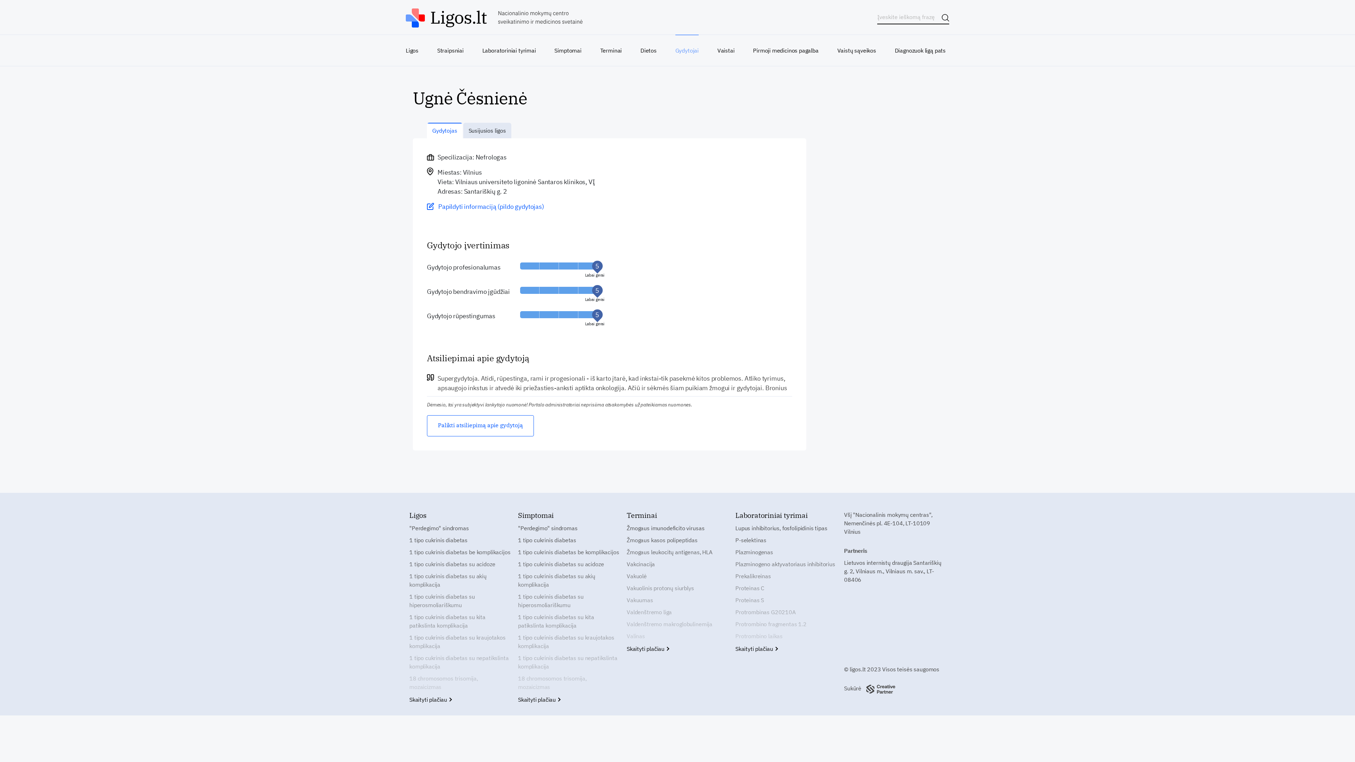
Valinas (636, 636)
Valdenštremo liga (649, 612)
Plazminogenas (754, 552)
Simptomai (567, 50)
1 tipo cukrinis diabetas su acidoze (452, 564)
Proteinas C (749, 588)
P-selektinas (750, 540)
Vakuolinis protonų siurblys (660, 588)
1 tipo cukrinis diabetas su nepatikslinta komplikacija (458, 662)
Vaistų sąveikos (856, 50)
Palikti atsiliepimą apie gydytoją (480, 425)
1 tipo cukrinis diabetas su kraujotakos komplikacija (457, 641)
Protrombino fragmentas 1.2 (771, 624)
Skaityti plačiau (428, 699)
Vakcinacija (641, 564)
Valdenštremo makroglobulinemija (669, 624)
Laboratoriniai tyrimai (509, 50)
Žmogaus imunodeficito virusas (665, 528)
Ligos (412, 50)
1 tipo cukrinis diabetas (438, 540)
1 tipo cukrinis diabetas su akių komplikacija (448, 580)
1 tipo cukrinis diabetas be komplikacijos (459, 552)
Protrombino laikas (759, 636)
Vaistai (726, 50)
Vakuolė (637, 576)
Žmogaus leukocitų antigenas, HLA (669, 552)
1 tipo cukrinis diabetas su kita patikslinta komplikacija (447, 621)
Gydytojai (687, 50)
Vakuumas (640, 600)
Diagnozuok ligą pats (920, 50)
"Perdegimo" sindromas (439, 528)
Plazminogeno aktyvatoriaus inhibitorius (785, 564)
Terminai (611, 50)
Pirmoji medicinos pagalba (786, 50)
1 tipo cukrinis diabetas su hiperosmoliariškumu (442, 601)
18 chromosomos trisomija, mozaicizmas (443, 682)
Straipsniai (450, 50)
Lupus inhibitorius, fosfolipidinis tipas (781, 528)
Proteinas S (749, 600)
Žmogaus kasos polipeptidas (662, 540)
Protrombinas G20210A (765, 612)
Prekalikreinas (753, 576)
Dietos (648, 50)
